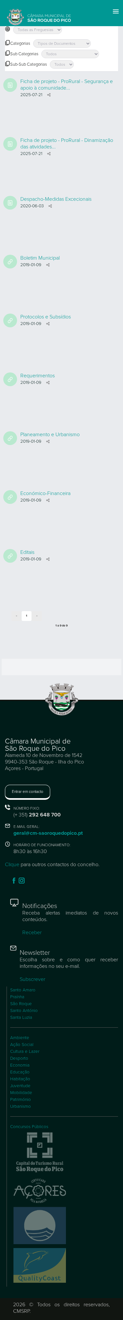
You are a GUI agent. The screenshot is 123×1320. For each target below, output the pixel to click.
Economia (20, 1065)
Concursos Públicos (29, 1126)
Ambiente (19, 1037)
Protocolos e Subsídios (45, 317)
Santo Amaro (22, 990)
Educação (20, 1072)
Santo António (24, 1010)
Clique (12, 864)
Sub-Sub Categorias (28, 64)
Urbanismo (20, 1106)
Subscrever (32, 979)
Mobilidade (21, 1092)
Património (20, 1099)
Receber (32, 932)
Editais (27, 552)
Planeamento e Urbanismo (50, 434)
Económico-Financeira (45, 493)
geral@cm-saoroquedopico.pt (48, 833)
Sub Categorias (24, 54)
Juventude (20, 1086)
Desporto (19, 1058)
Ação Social (21, 1044)
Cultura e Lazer (24, 1051)
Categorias (20, 43)
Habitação (20, 1079)
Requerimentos (37, 375)
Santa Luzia (21, 1017)
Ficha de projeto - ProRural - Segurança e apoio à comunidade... (66, 84)
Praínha (17, 997)
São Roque (21, 1003)
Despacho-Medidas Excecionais (56, 199)
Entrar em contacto (27, 791)
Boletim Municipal (40, 258)
